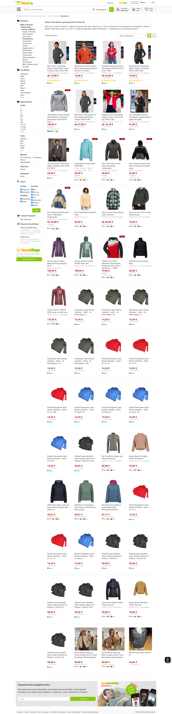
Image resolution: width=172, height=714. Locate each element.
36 (141, 266)
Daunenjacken (27, 34)
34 (138, 266)
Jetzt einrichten (28, 259)
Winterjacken (27, 62)
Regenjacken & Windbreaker (28, 49)
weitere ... (93, 73)
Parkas (25, 45)
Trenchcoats (27, 55)
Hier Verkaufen (25, 219)
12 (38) (116, 122)
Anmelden (83, 699)
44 (136, 266)
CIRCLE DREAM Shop (28, 227)
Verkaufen (110, 3)
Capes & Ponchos (29, 31)
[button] (153, 3)
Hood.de (24, 3)
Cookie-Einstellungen (74, 712)
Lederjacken (27, 43)
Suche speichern (51, 35)
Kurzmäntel (26, 36)
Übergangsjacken (28, 57)
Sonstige (25, 66)
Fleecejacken (27, 38)
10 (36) (110, 122)
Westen (25, 59)
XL (116, 170)
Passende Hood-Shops (29, 224)
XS (54, 73)
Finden (36, 210)
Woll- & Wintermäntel (30, 64)
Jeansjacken (27, 41)
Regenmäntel (27, 52)
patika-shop (24, 237)
